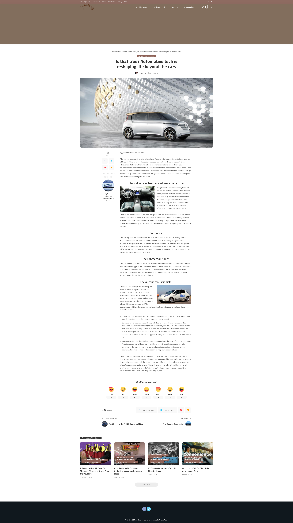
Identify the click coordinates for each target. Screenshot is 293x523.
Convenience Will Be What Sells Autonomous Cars (195, 470)
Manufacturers (156, 462)
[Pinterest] (105, 167)
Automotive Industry (146, 56)
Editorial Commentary (91, 462)
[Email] (111, 167)
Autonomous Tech (192, 460)
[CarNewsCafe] (87, 7)
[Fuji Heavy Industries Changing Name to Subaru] (108, 186)
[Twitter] (211, 2)
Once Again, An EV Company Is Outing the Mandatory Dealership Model (128, 471)
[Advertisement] (146, 28)
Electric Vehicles (123, 462)
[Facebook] (209, 2)
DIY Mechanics (156, 457)
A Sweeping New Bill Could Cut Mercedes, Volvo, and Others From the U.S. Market (94, 471)
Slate (134, 462)
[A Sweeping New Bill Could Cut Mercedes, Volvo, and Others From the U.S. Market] (95, 453)
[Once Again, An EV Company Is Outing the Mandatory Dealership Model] (129, 453)
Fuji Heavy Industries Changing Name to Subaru (108, 197)
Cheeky (104, 460)
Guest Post (142, 73)
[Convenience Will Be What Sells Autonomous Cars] (197, 453)
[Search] (211, 7)
